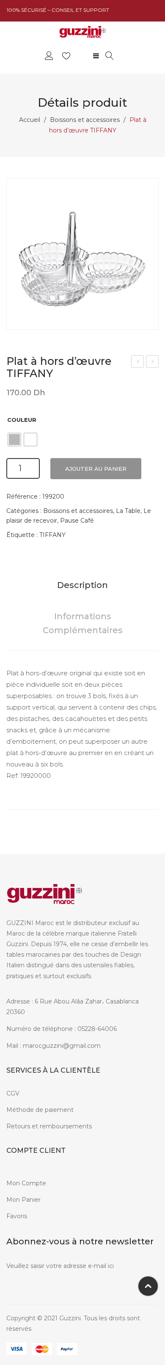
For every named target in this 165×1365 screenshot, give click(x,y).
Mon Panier (23, 1199)
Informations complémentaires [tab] (83, 623)
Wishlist (67, 56)
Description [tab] (82, 585)
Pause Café (77, 520)
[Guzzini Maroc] (82, 31)
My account (50, 56)
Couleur (21, 419)
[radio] (14, 439)
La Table (128, 511)
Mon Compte (26, 1183)
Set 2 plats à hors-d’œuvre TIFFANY (153, 362)
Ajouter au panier (95, 468)
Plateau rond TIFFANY (138, 362)
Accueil (29, 120)
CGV (12, 1093)
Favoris (16, 1216)
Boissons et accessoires (85, 120)
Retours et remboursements (49, 1126)
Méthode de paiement (40, 1110)
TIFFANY (52, 535)
